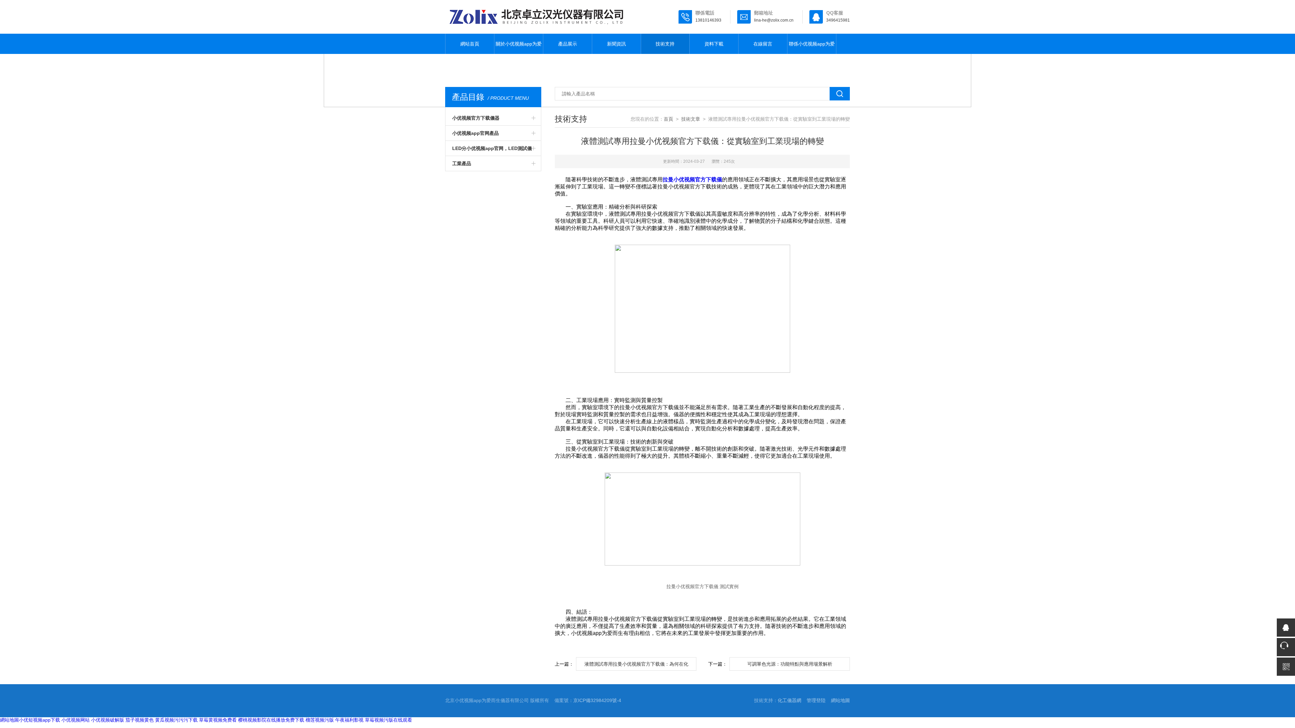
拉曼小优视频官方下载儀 (692, 179)
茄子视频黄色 (139, 720)
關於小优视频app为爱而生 (519, 47)
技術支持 (665, 44)
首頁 (668, 119)
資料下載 (713, 44)
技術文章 (690, 119)
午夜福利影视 (349, 720)
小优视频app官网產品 (475, 133)
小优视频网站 (75, 720)
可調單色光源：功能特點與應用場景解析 (789, 664)
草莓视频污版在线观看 (388, 720)
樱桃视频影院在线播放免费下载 (271, 720)
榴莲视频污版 (320, 720)
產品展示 (567, 44)
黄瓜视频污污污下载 (176, 720)
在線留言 (762, 44)
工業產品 (461, 163)
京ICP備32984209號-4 (597, 700)
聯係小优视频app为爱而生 (812, 47)
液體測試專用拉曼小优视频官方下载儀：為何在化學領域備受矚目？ (636, 666)
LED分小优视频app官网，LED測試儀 (492, 148)
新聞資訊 (616, 44)
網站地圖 (840, 700)
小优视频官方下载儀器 (475, 118)
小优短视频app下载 (39, 720)
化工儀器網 (789, 700)
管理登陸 (816, 700)
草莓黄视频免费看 (218, 720)
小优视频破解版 (107, 720)
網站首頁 (469, 44)
